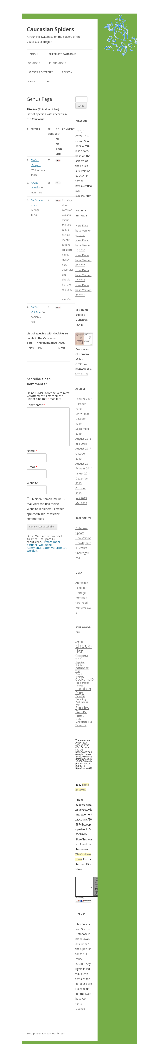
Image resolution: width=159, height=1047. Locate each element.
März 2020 (82, 414)
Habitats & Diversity (40, 72)
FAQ (49, 81)
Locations (33, 63)
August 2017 (83, 448)
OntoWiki (80, 696)
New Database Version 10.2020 (83, 245)
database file (82, 669)
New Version (83, 538)
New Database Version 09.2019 (83, 290)
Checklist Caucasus (62, 54)
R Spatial (67, 72)
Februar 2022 (83, 399)
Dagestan (80, 662)
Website (32, 483)
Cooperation (82, 657)
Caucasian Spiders (50, 29)
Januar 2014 (82, 473)
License (79, 685)
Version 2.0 (80, 725)
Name (32, 451)
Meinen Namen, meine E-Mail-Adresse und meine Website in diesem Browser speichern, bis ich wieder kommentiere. (46, 509)
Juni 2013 (81, 498)
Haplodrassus (82, 682)
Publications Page (81, 703)
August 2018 (83, 438)
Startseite (33, 54)
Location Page (83, 690)
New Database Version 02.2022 (83, 230)
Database (80, 665)
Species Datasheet (82, 711)
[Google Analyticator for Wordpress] (83, 901)
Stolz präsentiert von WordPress (46, 1033)
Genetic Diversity (79, 675)
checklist (83, 648)
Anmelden (81, 583)
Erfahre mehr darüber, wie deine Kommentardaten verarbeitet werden (47, 546)
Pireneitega (81, 699)
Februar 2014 (83, 468)
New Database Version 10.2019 (83, 275)
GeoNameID (84, 679)
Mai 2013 (81, 503)
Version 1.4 (83, 722)
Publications (57, 63)
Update (79, 719)
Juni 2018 (81, 443)
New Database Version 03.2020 (83, 260)
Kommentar (36, 405)
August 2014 (83, 463)
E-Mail (32, 467)
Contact (32, 81)
